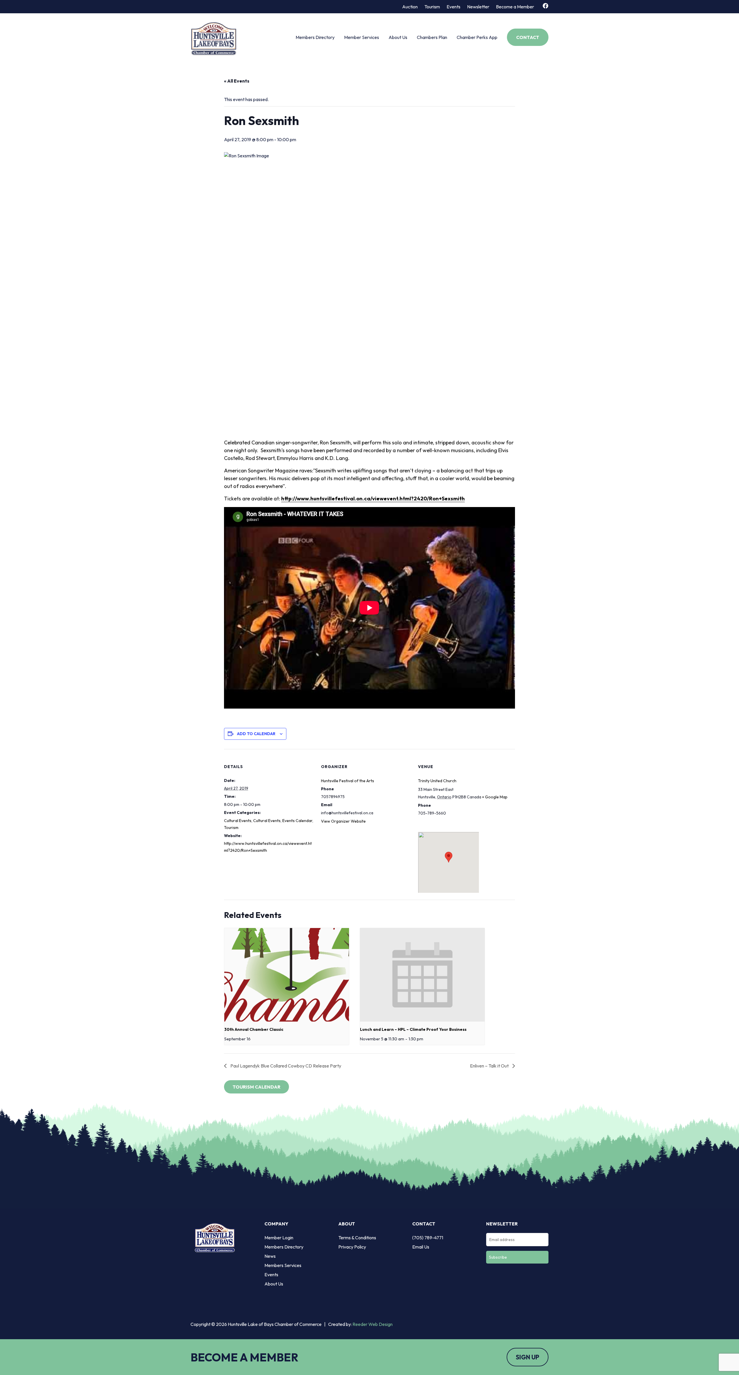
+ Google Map (494, 797)
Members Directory (315, 37)
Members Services (282, 1265)
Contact (527, 37)
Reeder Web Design (372, 1324)
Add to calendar (256, 733)
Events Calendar (297, 820)
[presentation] (286, 975)
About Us (398, 37)
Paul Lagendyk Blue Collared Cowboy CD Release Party (285, 1066)
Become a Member (515, 7)
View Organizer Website (343, 821)
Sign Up (527, 1357)
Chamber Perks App (477, 37)
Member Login (278, 1237)
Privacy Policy (352, 1247)
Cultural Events (237, 820)
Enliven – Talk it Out (490, 1066)
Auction (410, 7)
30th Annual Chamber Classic (253, 1029)
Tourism (432, 7)
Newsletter (478, 7)
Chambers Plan (432, 37)
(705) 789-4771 (427, 1237)
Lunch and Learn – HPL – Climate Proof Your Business (413, 1029)
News (270, 1256)
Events (453, 7)
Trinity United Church (437, 780)
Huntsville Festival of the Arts (347, 780)
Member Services (361, 37)
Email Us (420, 1247)
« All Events (236, 81)
